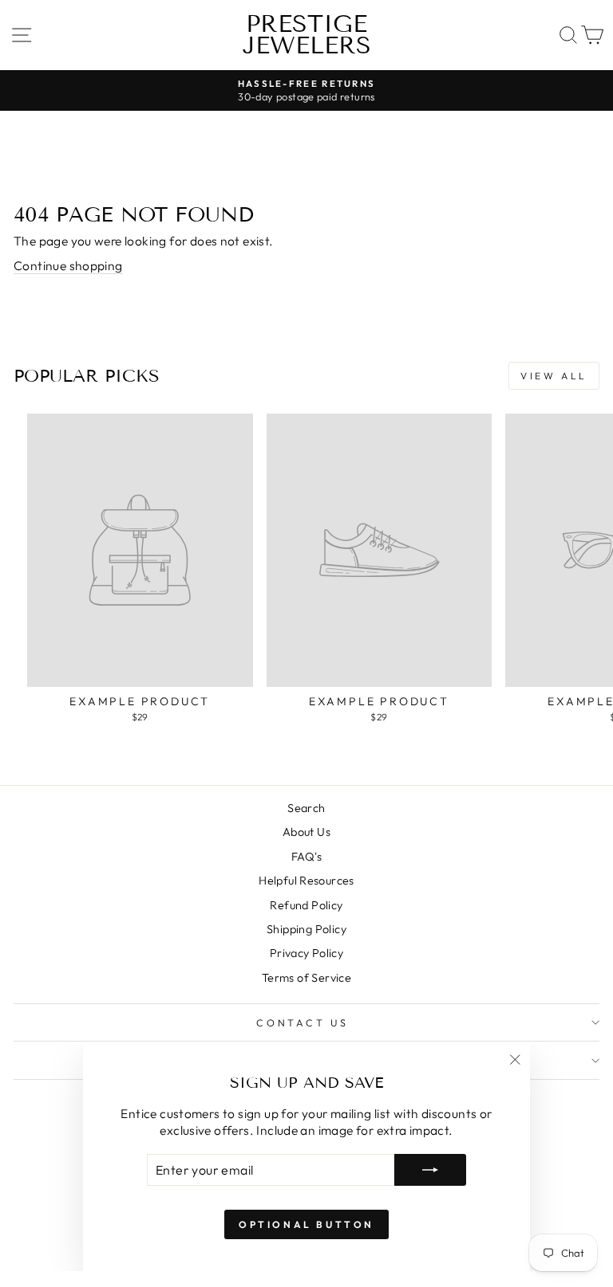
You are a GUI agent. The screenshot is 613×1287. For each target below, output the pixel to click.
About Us (306, 832)
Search (306, 808)
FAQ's (306, 856)
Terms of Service (306, 978)
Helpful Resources (306, 880)
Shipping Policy (306, 929)
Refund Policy (306, 905)
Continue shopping (68, 265)
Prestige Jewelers (307, 35)
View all (553, 376)
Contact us (302, 1022)
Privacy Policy (306, 953)
